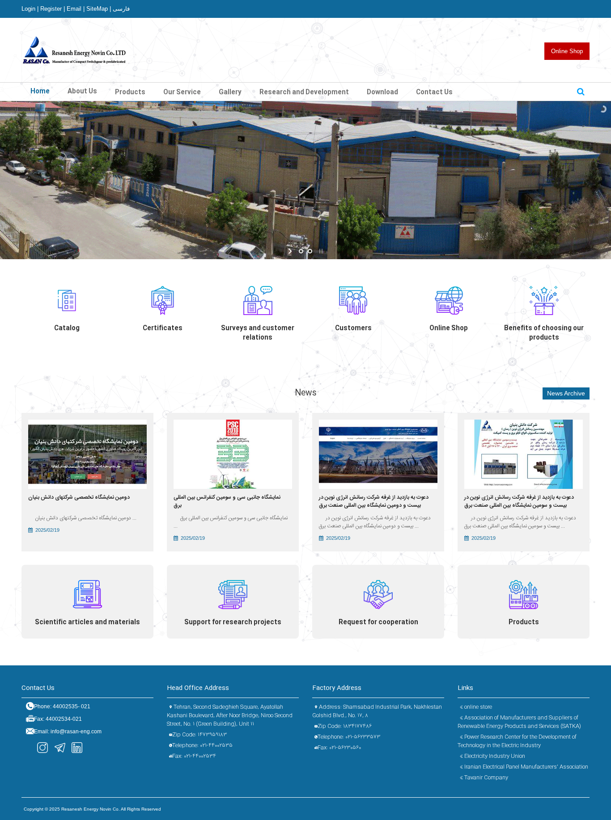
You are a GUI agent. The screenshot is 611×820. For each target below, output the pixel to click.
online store (477, 706)
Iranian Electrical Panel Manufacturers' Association (525, 766)
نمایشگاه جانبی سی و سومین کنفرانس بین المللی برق (227, 501)
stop (320, 251)
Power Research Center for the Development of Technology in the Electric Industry (517, 741)
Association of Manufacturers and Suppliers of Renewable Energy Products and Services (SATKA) (519, 722)
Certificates (162, 328)
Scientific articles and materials (87, 622)
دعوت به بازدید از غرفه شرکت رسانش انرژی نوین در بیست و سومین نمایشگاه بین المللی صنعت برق (519, 501)
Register (52, 8)
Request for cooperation (378, 622)
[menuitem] (130, 92)
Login (29, 8)
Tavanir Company (485, 777)
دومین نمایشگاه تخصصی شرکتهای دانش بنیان (79, 497)
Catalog (67, 328)
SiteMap (98, 8)
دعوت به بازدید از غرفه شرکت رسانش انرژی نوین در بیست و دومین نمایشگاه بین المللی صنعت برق (374, 501)
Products (524, 622)
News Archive (566, 393)
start (291, 251)
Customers (353, 328)
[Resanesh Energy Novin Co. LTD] (74, 49)
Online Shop (567, 51)
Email (76, 8)
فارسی (121, 8)
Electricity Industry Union (494, 756)
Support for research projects (232, 622)
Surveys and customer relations (257, 333)
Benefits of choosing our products (544, 333)
